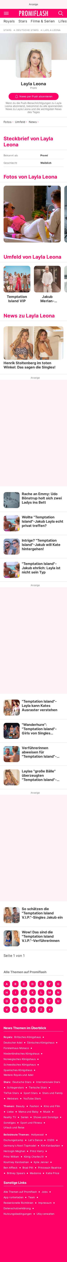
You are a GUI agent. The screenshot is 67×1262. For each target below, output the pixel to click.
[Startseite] (33, 13)
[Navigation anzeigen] (6, 13)
